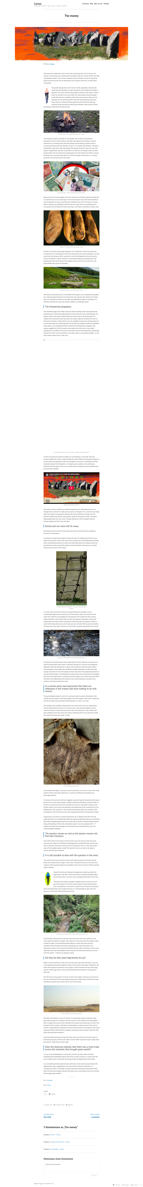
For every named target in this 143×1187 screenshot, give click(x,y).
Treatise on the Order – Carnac (60, 1142)
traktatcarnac (49, 1105)
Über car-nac (98, 3)
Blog (91, 3)
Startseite (85, 3)
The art (52, 64)
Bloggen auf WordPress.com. (46, 1183)
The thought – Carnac (57, 1149)
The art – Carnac (55, 1135)
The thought (49, 1080)
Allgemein (70, 1105)
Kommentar (94, 1175)
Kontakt (106, 3)
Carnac (38, 3)
